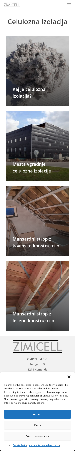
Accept (37, 414)
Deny (37, 425)
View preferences (37, 436)
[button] (69, 377)
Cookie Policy (20, 445)
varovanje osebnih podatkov (44, 445)
